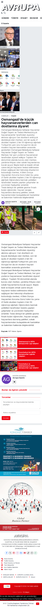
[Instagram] (17, 553)
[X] (10, 553)
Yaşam (13, 116)
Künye (33, 577)
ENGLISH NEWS (8, 575)
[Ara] (5, 13)
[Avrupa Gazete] (20, 7)
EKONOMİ (34, 18)
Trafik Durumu (9, 561)
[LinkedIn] (21, 553)
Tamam (38, 599)
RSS (7, 586)
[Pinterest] (13, 553)
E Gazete (5, 23)
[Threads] (32, 553)
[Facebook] (6, 553)
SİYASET (24, 18)
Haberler (4, 116)
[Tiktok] (28, 553)
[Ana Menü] (2, 2)
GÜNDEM (5, 18)
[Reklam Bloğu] (21, 450)
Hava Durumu (8, 559)
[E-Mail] (14, 382)
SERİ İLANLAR (8, 577)
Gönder (6, 418)
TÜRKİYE (14, 18)
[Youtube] (24, 553)
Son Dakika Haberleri (11, 567)
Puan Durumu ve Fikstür (12, 563)
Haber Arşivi (8, 569)
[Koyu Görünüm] (2, 13)
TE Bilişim (26, 592)
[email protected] (21, 548)
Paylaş (6, 232)
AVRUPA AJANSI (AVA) (25, 575)
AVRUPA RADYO (22, 577)
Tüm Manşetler (9, 565)
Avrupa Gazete (19, 378)
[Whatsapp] (35, 553)
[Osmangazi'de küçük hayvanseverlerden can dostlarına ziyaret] (21, 218)
